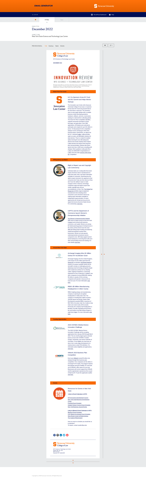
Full (46, 46)
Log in (36, 14)
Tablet (57, 46)
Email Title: (35, 26)
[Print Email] (105, 45)
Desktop (51, 46)
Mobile (62, 46)
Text (61, 20)
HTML (47, 20)
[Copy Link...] (111, 45)
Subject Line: (36, 34)
